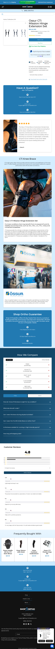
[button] (2, 6)
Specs (39, 395)
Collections (10, 19)
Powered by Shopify (33, 648)
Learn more (40, 32)
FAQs (15, 395)
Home (5, 19)
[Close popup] (53, 629)
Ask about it (49, 640)
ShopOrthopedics (24, 648)
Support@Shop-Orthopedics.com (27, 618)
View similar (41, 640)
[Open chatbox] (52, 646)
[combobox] (49, 468)
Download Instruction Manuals (38, 79)
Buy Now (40, 43)
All (15, 19)
